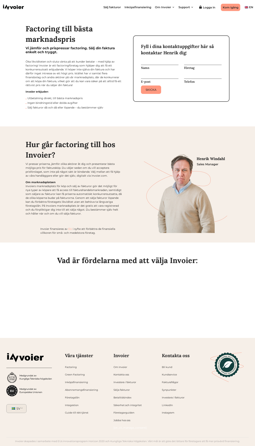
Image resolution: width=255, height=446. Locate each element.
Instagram (168, 412)
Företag (189, 68)
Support (184, 7)
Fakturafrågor (170, 382)
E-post (145, 81)
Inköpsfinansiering (138, 7)
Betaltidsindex (122, 397)
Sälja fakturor (121, 389)
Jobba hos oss (121, 420)
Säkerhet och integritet (127, 405)
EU (70, 229)
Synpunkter (169, 389)
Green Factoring (75, 374)
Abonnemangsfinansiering (81, 389)
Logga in (209, 7)
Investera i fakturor (124, 382)
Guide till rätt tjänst (76, 412)
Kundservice (169, 374)
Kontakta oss (121, 374)
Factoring (71, 367)
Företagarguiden (123, 412)
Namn (145, 68)
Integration (72, 405)
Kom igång (230, 7)
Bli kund (167, 367)
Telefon (189, 81)
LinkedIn (167, 405)
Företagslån (72, 397)
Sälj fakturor (112, 7)
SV (18, 408)
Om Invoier (163, 7)
